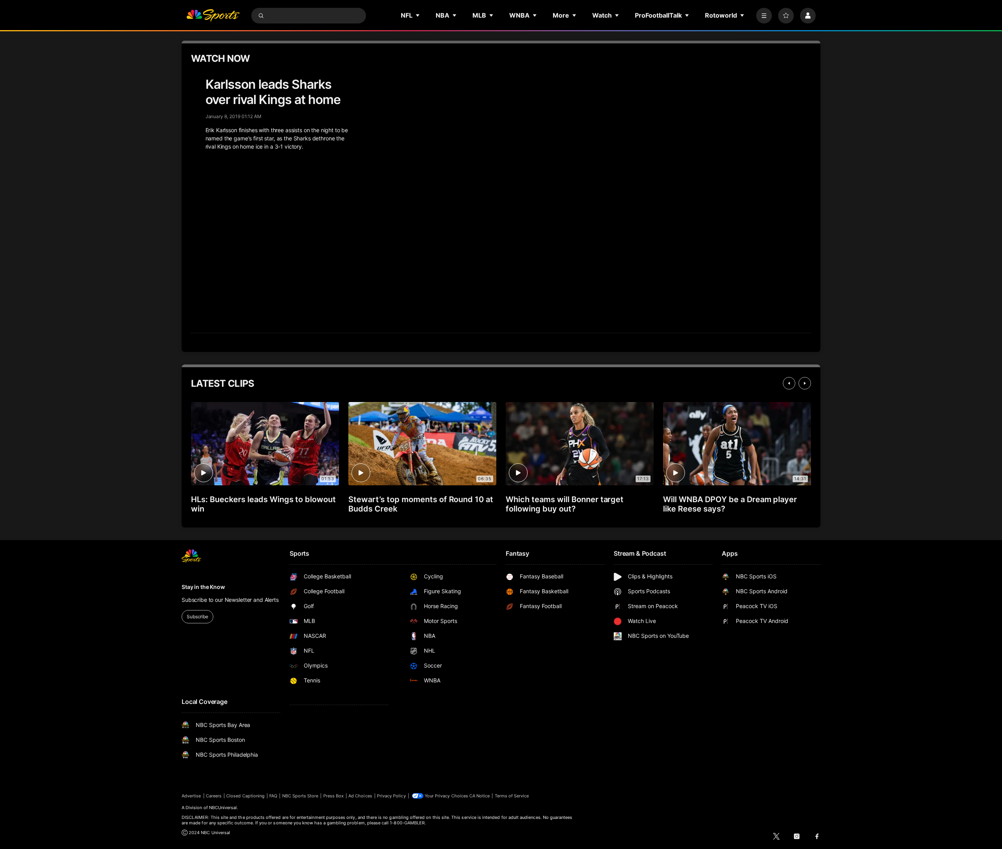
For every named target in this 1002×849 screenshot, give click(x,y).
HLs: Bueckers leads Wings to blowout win (263, 504)
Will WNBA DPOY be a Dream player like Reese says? (730, 504)
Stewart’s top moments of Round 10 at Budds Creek (420, 504)
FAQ (273, 796)
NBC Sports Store (300, 796)
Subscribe (197, 616)
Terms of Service (512, 796)
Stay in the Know (203, 586)
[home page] (213, 15)
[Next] (804, 383)
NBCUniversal (223, 807)
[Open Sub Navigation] (418, 15)
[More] (764, 15)
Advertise (191, 796)
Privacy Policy (391, 796)
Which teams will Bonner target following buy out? (565, 504)
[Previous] (789, 383)
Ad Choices (360, 796)
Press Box (333, 796)
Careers (214, 796)
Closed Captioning (245, 796)
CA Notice (479, 796)
